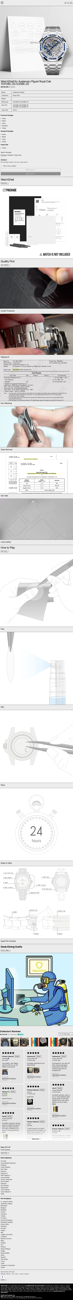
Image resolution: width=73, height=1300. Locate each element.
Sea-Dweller (5, 1181)
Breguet (3, 1208)
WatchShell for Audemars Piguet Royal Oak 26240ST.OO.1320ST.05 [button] (34, 1108)
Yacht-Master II (6, 1192)
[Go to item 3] (24, 1042)
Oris (2, 1245)
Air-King (3, 1161)
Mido (2, 1241)
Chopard (4, 1214)
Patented (4, 183)
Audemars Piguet (6, 1204)
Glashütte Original (7, 1222)
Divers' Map (5, 950)
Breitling (3, 1210)
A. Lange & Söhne (7, 1201)
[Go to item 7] (62, 1042)
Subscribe (4, 1153)
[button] (68, 2)
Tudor (3, 1263)
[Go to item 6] (53, 1042)
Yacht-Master (5, 1190)
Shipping (3, 1274)
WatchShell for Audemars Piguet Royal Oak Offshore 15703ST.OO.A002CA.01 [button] (34, 1076)
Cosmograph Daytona (8, 1163)
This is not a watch (9, 166)
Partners (26, 1274)
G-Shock (4, 1218)
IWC (2, 1232)
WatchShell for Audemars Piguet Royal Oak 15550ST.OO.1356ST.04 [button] (9, 1078)
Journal (21, 1274)
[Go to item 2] (14, 1042)
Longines (4, 1236)
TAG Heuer (4, 1259)
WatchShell (4, 1272)
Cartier (3, 1212)
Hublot (3, 1230)
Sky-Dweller (5, 1186)
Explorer (3, 1171)
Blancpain (4, 1206)
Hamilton (4, 1226)
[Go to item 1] (5, 1042)
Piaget (3, 1251)
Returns (8, 1274)
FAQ (13, 1274)
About (17, 1274)
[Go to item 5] (43, 1042)
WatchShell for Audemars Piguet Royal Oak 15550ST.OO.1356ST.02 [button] (59, 1075)
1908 (2, 1194)
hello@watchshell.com (30, 1296)
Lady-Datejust (5, 1167)
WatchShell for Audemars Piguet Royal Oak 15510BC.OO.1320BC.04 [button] (59, 1115)
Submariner (4, 1188)
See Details (4, 265)
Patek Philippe (5, 1249)
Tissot (3, 1261)
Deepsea (4, 1183)
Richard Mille (5, 1253)
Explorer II (4, 1173)
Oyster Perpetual (6, 1179)
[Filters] (60, 1034)
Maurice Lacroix (6, 1238)
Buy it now (29, 174)
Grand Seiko (5, 1224)
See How (4, 551)
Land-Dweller (5, 1177)
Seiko (2, 1255)
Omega (3, 1243)
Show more (35, 1139)
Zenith (3, 1267)
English (3, 1279)
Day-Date (4, 1169)
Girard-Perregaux (6, 1220)
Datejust (3, 1165)
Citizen (3, 1216)
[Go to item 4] (34, 1042)
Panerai (3, 1247)
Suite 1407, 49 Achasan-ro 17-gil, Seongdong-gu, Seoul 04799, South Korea (21, 1297)
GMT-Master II (5, 1175)
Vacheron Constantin (8, 1265)
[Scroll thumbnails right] (70, 1042)
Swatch (3, 1257)
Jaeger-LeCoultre (6, 1234)
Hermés (3, 1228)
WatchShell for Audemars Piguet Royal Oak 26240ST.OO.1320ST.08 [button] (9, 1103)
